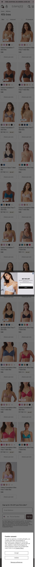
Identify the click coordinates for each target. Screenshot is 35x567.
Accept (16, 553)
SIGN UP (25, 287)
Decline (16, 557)
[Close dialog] (33, 273)
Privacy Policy (19, 548)
